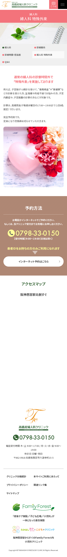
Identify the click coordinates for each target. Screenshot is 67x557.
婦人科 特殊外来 (44, 54)
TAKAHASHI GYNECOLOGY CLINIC (30, 550)
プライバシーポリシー (17, 485)
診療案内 (41, 47)
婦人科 (8, 47)
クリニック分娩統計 (16, 476)
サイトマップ (12, 493)
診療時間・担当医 (13, 54)
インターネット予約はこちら (33, 261)
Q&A (7, 61)
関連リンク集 (40, 485)
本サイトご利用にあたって (46, 476)
